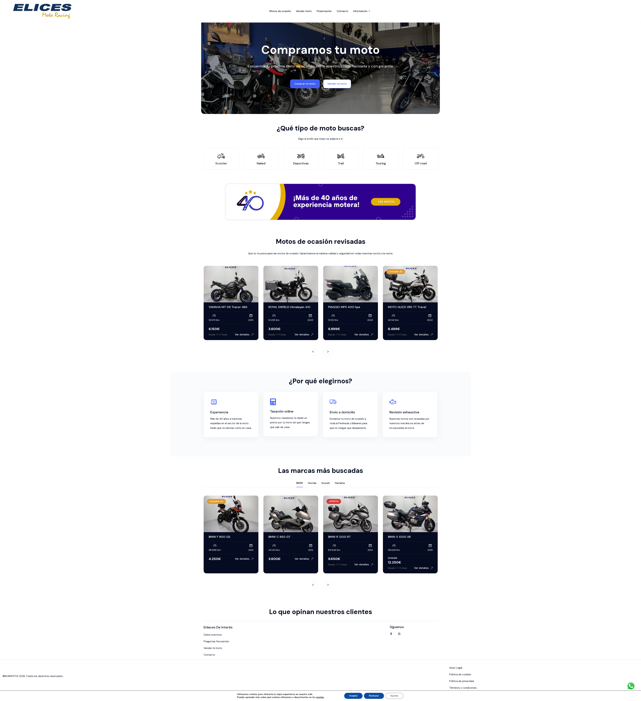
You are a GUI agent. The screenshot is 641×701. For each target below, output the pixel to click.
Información (360, 11)
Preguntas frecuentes (216, 641)
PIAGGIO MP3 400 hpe (284, 307)
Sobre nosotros (213, 634)
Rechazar (374, 695)
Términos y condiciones (463, 687)
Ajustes (394, 695)
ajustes (320, 697)
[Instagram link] (399, 634)
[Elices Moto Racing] (43, 11)
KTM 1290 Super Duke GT (406, 307)
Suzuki (325, 483)
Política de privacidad (461, 681)
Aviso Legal (455, 667)
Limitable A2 (336, 271)
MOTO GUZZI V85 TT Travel (347, 307)
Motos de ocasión (280, 11)
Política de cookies (460, 674)
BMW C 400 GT (339, 537)
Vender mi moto (213, 648)
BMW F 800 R (397, 537)
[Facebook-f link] (391, 634)
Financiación (324, 11)
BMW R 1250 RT (220, 537)
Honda (312, 483)
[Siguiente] (328, 351)
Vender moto (304, 11)
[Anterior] (313, 351)
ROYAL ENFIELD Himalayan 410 (230, 307)
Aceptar (353, 695)
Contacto (342, 11)
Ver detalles (242, 334)
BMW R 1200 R (278, 537)
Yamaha (340, 483)
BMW (299, 483)
